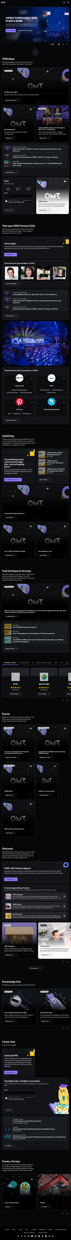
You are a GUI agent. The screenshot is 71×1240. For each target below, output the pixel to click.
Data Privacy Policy (60, 1229)
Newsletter (42, 1229)
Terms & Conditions (29, 1232)
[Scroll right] (67, 663)
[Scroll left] (63, 700)
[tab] (10, 663)
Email (6, 193)
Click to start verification (16, 202)
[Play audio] (64, 896)
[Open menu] (68, 2)
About (14, 1229)
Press (27, 1229)
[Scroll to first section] (35, 52)
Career (20, 1229)
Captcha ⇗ (27, 200)
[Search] (64, 2)
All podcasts (34, 968)
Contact (33, 1229)
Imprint (50, 1229)
